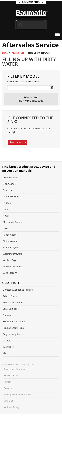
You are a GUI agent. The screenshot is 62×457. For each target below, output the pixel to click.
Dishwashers (10, 183)
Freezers (7, 190)
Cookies (8, 388)
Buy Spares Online (13, 302)
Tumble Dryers (10, 247)
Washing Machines (13, 266)
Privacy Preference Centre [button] (17, 394)
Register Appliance (13, 334)
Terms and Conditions (15, 369)
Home (5, 53)
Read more (15, 142)
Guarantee (8, 315)
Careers (7, 340)
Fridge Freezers (11, 196)
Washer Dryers (11, 260)
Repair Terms (11, 375)
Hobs (5, 209)
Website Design (12, 407)
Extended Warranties (14, 321)
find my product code (30, 100)
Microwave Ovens (12, 221)
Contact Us (8, 346)
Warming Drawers (12, 253)
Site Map (8, 400)
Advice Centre (18, 53)
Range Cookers (11, 234)
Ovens (6, 228)
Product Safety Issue (13, 327)
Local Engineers (11, 308)
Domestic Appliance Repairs (18, 289)
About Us (8, 353)
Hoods (6, 215)
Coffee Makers (10, 177)
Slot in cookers (10, 241)
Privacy (7, 381)
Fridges (7, 202)
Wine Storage (10, 272)
